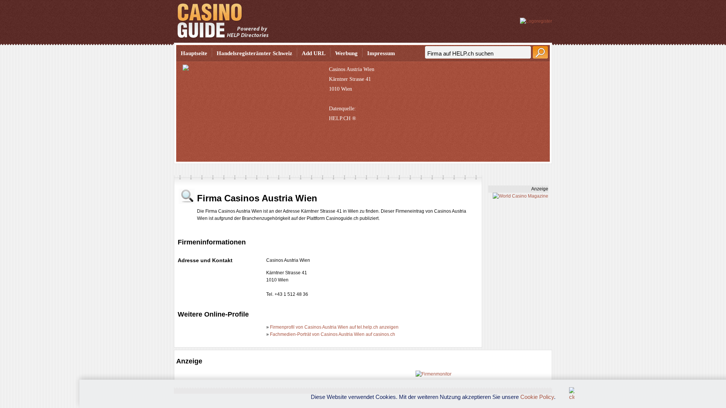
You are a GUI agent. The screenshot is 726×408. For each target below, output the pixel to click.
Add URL (314, 53)
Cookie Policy (537, 397)
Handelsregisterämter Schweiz (254, 53)
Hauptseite (194, 53)
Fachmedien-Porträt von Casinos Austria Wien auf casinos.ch (332, 334)
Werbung (346, 53)
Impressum (381, 53)
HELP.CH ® (342, 118)
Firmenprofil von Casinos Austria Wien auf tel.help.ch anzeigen (334, 327)
